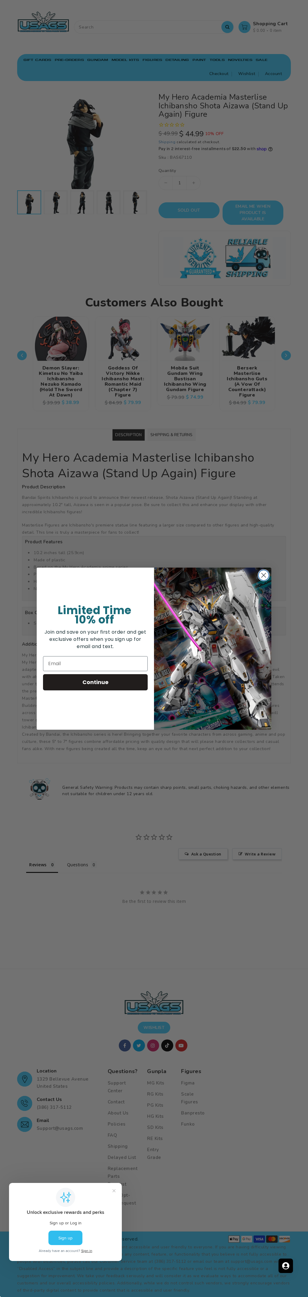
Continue (95, 682)
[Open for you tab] (286, 1266)
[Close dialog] (263, 575)
